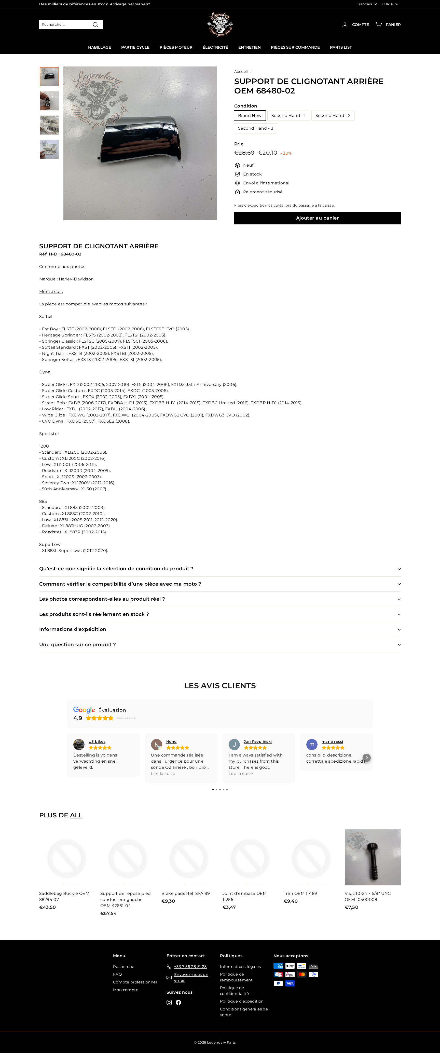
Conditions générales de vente (244, 1012)
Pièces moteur (176, 47)
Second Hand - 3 (255, 128)
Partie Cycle (135, 47)
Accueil (241, 72)
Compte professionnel (135, 982)
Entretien (249, 47)
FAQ (117, 974)
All (76, 815)
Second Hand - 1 (288, 115)
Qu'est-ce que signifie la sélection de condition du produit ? (116, 569)
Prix (238, 143)
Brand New (250, 115)
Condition (245, 106)
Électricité (215, 47)
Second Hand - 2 (333, 115)
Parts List (341, 47)
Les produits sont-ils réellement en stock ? (94, 614)
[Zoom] (140, 143)
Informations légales (240, 966)
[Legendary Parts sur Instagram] (169, 1002)
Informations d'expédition (72, 629)
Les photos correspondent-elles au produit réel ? (102, 599)
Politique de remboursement (236, 977)
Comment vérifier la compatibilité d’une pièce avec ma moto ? (120, 584)
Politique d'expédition (242, 1001)
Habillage (99, 47)
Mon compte (125, 989)
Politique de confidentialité (234, 990)
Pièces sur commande (295, 47)
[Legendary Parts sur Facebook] (178, 1002)
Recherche (123, 966)
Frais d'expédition (250, 205)
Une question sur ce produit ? (77, 644)
